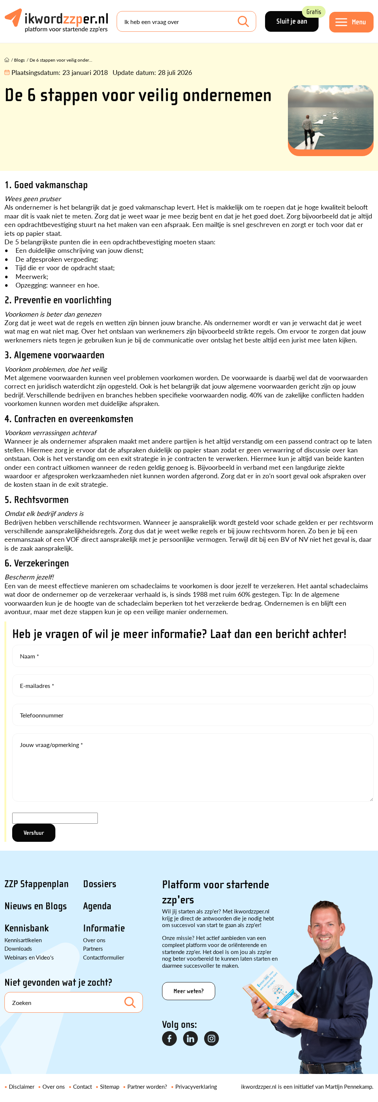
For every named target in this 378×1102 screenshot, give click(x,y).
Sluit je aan (297, 18)
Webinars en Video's (29, 957)
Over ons (94, 940)
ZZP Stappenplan (36, 884)
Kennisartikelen (23, 940)
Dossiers (99, 884)
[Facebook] (170, 1039)
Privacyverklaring (196, 1086)
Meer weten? (188, 991)
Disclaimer (21, 1086)
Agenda (97, 906)
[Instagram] (212, 1039)
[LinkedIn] (191, 1039)
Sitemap (109, 1086)
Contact (82, 1086)
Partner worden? (147, 1086)
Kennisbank (26, 928)
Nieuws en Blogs (35, 906)
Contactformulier (103, 957)
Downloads (18, 948)
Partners (93, 948)
